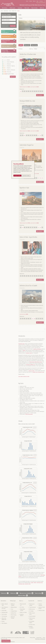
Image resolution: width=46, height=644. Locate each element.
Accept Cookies (17, 175)
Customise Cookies (26, 175)
